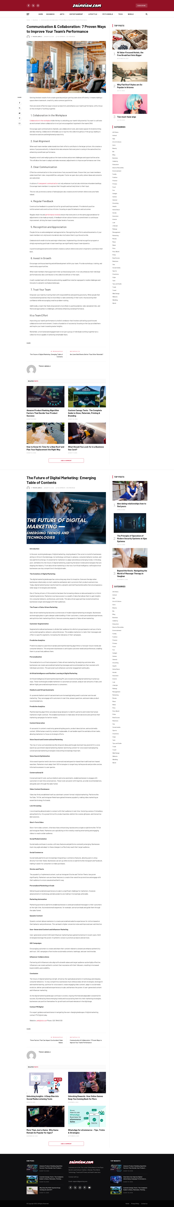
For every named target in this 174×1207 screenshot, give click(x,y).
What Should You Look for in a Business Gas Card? (86, 448)
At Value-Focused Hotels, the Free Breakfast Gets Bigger (130, 53)
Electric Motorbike (118, 167)
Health (114, 206)
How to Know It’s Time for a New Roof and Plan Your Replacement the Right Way (45, 448)
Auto (113, 145)
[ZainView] (87, 5)
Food (114, 187)
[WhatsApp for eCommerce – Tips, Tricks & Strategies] (87, 1116)
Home (41, 14)
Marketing (115, 235)
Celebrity (115, 161)
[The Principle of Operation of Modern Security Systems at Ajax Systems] (129, 523)
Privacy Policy (135, 1203)
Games (114, 197)
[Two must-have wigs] (129, 104)
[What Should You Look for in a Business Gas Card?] (87, 433)
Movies (114, 238)
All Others (115, 132)
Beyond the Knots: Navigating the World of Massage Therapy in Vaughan (132, 573)
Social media (116, 268)
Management (116, 232)
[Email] (20, 123)
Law (113, 222)
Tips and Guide (116, 284)
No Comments (61, 36)
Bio (113, 151)
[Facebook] (20, 103)
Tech (120, 14)
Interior (114, 219)
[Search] (146, 14)
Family (114, 174)
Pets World (108, 14)
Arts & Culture (116, 142)
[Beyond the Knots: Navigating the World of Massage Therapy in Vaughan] (129, 558)
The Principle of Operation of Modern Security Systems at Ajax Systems (132, 538)
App (113, 138)
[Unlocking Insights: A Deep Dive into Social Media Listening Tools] (45, 1082)
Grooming (115, 203)
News (114, 245)
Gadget (114, 193)
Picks (114, 255)
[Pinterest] (20, 118)
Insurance (115, 216)
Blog (113, 155)
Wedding (115, 300)
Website (114, 297)
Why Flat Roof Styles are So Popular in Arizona (129, 86)
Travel (114, 290)
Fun (113, 190)
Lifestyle (92, 14)
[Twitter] (20, 108)
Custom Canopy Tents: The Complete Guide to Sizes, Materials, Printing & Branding (85, 413)
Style (114, 277)
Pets (113, 248)
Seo (113, 264)
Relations (115, 261)
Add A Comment (66, 460)
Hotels (114, 213)
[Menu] (28, 14)
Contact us (144, 1203)
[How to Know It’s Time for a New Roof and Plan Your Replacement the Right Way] (45, 433)
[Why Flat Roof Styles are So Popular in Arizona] (129, 72)
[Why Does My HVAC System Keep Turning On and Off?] (32, 1190)
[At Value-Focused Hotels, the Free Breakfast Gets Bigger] (129, 39)
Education (115, 164)
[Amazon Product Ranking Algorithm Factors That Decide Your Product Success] (45, 396)
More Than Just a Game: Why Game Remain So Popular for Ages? (42, 1131)
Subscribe (141, 5)
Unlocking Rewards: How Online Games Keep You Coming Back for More (85, 1097)
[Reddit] (20, 113)
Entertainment (76, 14)
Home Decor (116, 209)
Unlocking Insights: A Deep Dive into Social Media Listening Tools (43, 1097)
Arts (62, 14)
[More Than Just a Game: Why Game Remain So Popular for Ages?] (45, 1116)
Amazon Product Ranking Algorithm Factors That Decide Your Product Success (43, 413)
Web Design (115, 293)
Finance (114, 180)
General (114, 200)
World (131, 14)
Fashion (114, 177)
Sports (114, 271)
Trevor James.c (37, 36)
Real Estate (116, 258)
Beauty (114, 148)
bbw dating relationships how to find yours (131, 505)
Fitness (114, 184)
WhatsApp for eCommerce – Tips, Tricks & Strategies (86, 1131)
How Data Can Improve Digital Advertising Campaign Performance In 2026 (134, 1178)
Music (114, 242)
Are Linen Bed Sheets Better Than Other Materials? (86, 354)
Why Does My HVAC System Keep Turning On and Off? (49, 1189)
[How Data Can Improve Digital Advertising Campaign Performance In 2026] (116, 1179)
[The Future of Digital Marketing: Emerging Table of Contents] (66, 518)
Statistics (115, 274)
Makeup (114, 229)
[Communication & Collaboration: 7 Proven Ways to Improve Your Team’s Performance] (66, 67)
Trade (114, 287)
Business (50, 14)
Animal (114, 135)
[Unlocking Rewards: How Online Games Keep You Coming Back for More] (87, 1082)
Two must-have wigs (126, 117)
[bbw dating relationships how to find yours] (129, 491)
